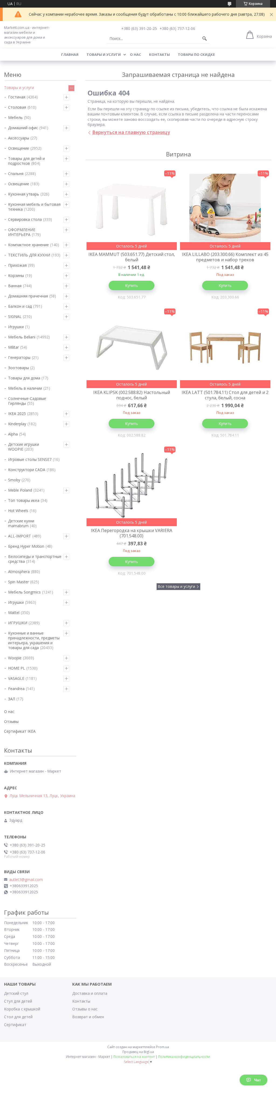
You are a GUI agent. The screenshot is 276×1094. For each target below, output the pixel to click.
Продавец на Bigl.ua (138, 1052)
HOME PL (16, 668)
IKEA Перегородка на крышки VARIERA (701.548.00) (131, 533)
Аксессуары (18, 137)
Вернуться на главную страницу (131, 132)
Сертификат (15, 1024)
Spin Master (18, 581)
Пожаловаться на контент (134, 1056)
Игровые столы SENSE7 (29, 459)
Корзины (16, 275)
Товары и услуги (104, 54)
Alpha (13, 434)
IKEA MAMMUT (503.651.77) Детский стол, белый (131, 257)
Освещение (18, 148)
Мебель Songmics (24, 592)
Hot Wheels (18, 510)
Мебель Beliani (21, 336)
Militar (13, 347)
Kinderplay (17, 423)
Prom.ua (162, 1047)
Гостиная (16, 97)
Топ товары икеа (23, 500)
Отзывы (11, 721)
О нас (135, 54)
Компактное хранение (28, 244)
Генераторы (19, 357)
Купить (131, 285)
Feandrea (16, 688)
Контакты (159, 54)
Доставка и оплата (89, 993)
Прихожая (17, 265)
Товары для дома (24, 377)
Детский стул (16, 993)
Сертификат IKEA (20, 731)
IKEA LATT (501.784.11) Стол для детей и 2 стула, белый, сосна (225, 395)
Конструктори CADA (26, 469)
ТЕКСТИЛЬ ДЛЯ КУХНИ (29, 255)
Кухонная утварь (23, 194)
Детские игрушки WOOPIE (23, 447)
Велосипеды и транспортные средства (34, 559)
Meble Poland (20, 490)
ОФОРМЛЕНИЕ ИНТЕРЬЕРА (21, 232)
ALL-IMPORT (19, 536)
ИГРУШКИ (17, 622)
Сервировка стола (25, 219)
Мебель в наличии (25, 388)
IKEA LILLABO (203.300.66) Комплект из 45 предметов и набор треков (225, 257)
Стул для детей (18, 1001)
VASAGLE (16, 678)
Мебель (15, 117)
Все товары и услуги (176, 586)
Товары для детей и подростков (26, 161)
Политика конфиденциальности (184, 1056)
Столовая (17, 107)
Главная (69, 54)
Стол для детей (18, 1016)
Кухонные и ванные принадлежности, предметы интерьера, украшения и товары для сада (34, 640)
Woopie (15, 657)
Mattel (13, 612)
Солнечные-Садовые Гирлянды (27, 401)
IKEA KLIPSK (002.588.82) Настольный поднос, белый (131, 395)
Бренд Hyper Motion (26, 546)
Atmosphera (19, 571)
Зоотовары (18, 367)
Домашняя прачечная (28, 296)
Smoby (14, 479)
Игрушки (16, 326)
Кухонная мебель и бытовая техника (34, 207)
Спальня (15, 173)
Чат (257, 1080)
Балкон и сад (20, 306)
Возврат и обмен (88, 1016)
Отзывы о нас (85, 1008)
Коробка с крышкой (22, 1008)
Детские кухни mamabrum (21, 523)
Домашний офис (23, 127)
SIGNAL (15, 316)
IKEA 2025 (17, 413)
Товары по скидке (196, 54)
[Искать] (204, 38)
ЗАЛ (11, 698)
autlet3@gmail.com (26, 879)
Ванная (15, 285)
